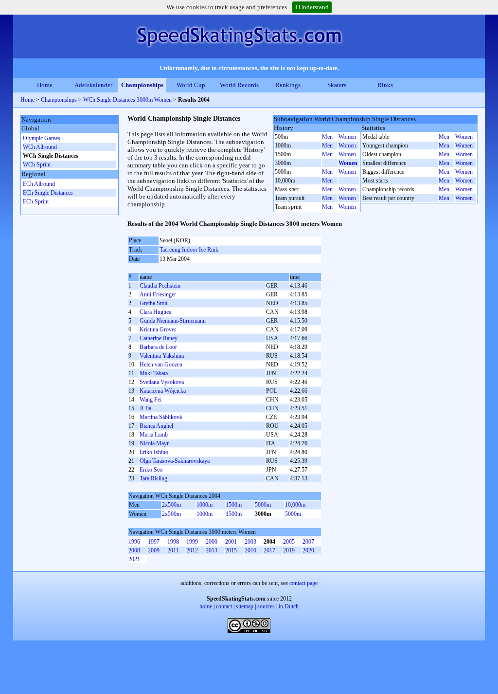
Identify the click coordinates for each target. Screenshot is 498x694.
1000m (204, 504)
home (205, 606)
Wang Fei (150, 399)
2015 (231, 550)
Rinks (385, 85)
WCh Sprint (37, 164)
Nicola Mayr (154, 443)
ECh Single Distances (48, 192)
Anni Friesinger (158, 294)
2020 (308, 550)
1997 (154, 541)
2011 (173, 550)
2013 (211, 550)
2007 (308, 541)
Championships (142, 85)
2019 (289, 550)
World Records (239, 85)
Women (347, 136)
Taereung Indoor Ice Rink (189, 249)
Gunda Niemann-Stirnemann (173, 320)
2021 (134, 559)
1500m (234, 504)
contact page (303, 583)
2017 (269, 550)
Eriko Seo (151, 469)
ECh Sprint (36, 201)
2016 (250, 550)
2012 (192, 550)
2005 (289, 541)
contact (224, 606)
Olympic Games (41, 138)
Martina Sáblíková (161, 417)
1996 (134, 541)
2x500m (171, 504)
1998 (173, 541)
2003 (250, 541)
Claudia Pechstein (160, 285)
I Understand (312, 7)
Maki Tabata (154, 373)
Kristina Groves (158, 329)
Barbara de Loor (158, 347)
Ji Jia (145, 408)
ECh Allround (39, 184)
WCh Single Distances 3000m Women (127, 99)
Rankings (288, 85)
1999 (192, 541)
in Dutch (289, 606)
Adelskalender (93, 85)
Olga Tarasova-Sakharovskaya (175, 460)
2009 (154, 550)
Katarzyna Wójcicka (163, 390)
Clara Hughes (155, 312)
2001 (231, 541)
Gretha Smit (153, 303)
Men (327, 136)
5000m (263, 504)
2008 (134, 550)
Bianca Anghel (156, 425)
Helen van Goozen (161, 364)
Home (45, 85)
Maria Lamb (154, 434)
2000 (211, 541)
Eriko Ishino (154, 452)
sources (266, 606)
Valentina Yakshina (162, 355)
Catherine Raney (159, 338)
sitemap (244, 606)
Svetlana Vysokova (162, 382)
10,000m (295, 504)
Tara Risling (153, 478)
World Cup (191, 85)
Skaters (336, 85)
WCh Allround (40, 147)
